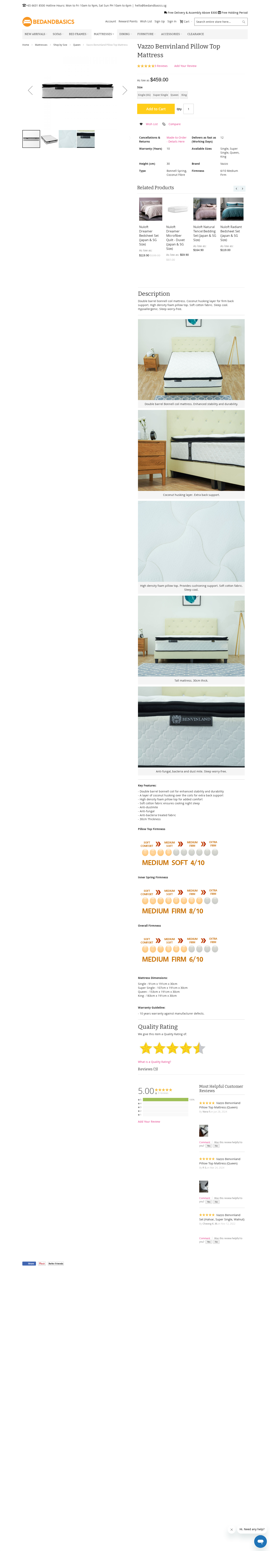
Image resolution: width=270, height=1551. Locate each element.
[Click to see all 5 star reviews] (165, 1099)
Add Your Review (185, 66)
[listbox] (191, 95)
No (216, 1145)
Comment (204, 1142)
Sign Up (160, 21)
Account (110, 21)
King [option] (184, 95)
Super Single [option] (160, 95)
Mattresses (41, 44)
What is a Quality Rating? (154, 1062)
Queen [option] (174, 95)
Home (25, 44)
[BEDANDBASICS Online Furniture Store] (48, 22)
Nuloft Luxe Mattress (201, 229)
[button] (30, 90)
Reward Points (128, 21)
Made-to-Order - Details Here (177, 139)
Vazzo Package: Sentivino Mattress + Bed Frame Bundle (231, 233)
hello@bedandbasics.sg (150, 5)
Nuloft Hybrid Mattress (176, 229)
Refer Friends (56, 1263)
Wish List (146, 21)
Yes (208, 1145)
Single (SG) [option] (144, 95)
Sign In (172, 21)
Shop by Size (60, 44)
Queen (76, 44)
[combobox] (221, 22)
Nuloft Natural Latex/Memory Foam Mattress (150, 231)
